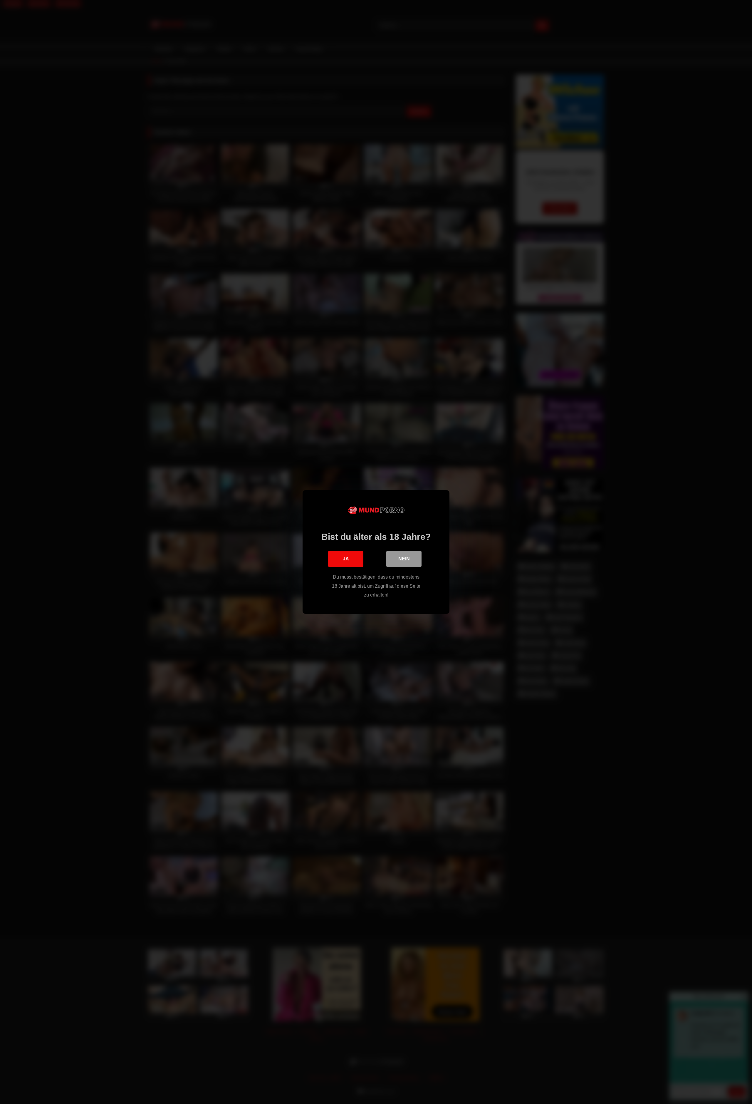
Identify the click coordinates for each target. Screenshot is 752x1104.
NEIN (404, 558)
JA (346, 558)
